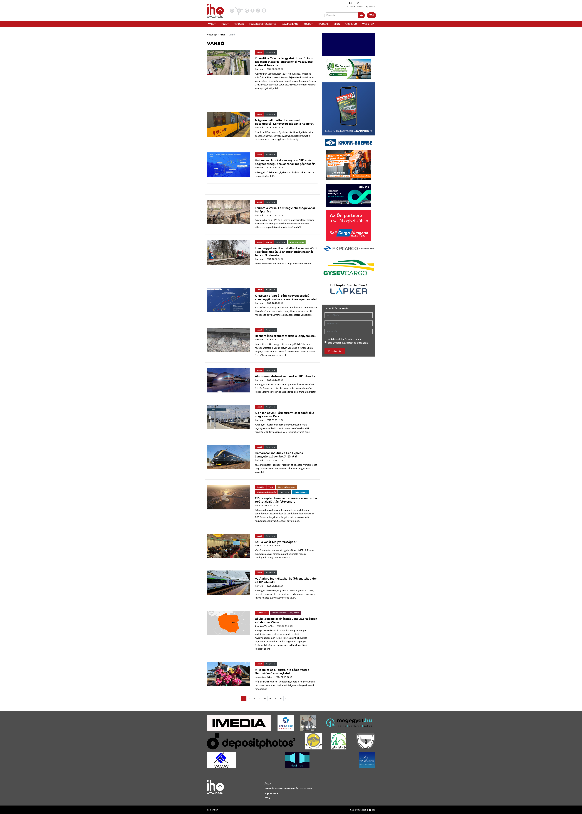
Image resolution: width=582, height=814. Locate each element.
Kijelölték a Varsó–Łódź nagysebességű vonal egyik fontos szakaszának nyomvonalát (286, 297)
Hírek (223, 34)
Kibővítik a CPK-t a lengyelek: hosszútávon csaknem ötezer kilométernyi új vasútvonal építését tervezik (284, 61)
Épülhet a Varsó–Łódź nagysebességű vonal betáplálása (285, 210)
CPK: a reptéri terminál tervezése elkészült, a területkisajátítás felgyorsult (286, 500)
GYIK (267, 798)
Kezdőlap (212, 34)
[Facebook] (349, 3)
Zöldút (308, 23)
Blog (337, 23)
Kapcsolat (351, 7)
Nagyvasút (270, 52)
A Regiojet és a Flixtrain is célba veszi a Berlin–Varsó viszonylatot (282, 671)
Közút (225, 23)
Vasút (212, 23)
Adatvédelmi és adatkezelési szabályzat (288, 788)
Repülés (239, 23)
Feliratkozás (334, 351)
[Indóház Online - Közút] (247, 10)
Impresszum (271, 793)
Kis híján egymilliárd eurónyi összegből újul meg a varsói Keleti (284, 414)
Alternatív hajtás (296, 242)
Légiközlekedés (300, 492)
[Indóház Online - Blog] (252, 10)
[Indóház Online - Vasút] (232, 10)
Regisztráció (370, 7)
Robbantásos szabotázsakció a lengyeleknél (285, 336)
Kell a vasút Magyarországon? (276, 542)
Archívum (351, 23)
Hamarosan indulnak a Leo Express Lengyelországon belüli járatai (279, 455)
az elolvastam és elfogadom (348, 341)
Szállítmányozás (279, 613)
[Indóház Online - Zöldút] (258, 10)
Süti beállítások (358, 809)
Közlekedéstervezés (286, 487)
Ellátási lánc (289, 23)
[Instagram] (357, 3)
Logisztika (294, 613)
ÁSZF (267, 783)
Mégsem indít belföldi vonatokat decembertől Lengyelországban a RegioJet (284, 122)
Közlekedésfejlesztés (262, 23)
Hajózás (323, 23)
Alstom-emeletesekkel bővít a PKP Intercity (285, 376)
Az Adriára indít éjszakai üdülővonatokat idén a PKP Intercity (286, 580)
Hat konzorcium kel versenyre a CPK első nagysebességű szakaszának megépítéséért (285, 162)
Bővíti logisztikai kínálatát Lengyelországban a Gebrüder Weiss (286, 620)
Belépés (360, 7)
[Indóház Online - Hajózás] (264, 10)
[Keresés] (361, 15)
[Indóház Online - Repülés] (239, 10)
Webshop (368, 23)
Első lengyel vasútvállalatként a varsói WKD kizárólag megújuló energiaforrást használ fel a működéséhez (286, 251)
